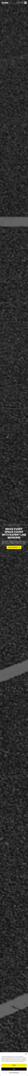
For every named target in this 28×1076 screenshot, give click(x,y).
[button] (26, 1054)
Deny (14, 1069)
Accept (14, 1065)
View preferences (14, 1072)
